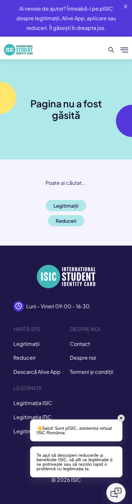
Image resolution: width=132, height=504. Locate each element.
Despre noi (83, 357)
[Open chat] (116, 492)
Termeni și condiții (91, 371)
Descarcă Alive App (37, 371)
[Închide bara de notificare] (125, 6)
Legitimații (26, 343)
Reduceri (24, 357)
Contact (80, 343)
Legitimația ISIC (32, 403)
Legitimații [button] (66, 206)
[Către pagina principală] (18, 50)
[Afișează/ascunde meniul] (124, 50)
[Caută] (111, 50)
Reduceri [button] (66, 221)
